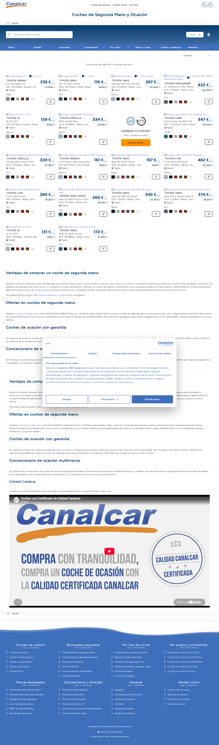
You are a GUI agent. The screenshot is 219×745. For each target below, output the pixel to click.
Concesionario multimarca (128, 694)
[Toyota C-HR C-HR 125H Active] (23, 189)
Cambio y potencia (170, 47)
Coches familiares (124, 671)
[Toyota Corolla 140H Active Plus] (76, 114)
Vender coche (119, 5)
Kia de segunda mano (20, 713)
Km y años (115, 47)
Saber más (106, 491)
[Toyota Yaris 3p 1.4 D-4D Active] (83, 76)
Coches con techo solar (74, 713)
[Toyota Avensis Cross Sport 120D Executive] (82, 155)
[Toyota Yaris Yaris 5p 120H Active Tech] (135, 76)
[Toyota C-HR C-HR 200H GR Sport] (183, 155)
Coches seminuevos (19, 666)
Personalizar (107, 399)
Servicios (133, 5)
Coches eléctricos (71, 676)
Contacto (119, 704)
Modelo (37, 47)
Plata (8, 94)
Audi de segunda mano (21, 704)
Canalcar (119, 690)
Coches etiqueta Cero (73, 694)
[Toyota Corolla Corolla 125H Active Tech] (28, 155)
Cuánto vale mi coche (178, 690)
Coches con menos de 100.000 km (185, 662)
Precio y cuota (142, 47)
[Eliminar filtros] (209, 34)
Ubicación (193, 47)
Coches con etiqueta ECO (75, 690)
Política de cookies (124, 726)
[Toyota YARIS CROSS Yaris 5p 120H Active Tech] (83, 191)
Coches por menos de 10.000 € (183, 652)
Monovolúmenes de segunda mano (133, 666)
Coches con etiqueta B (74, 699)
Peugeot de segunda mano (23, 699)
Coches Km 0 (16, 671)
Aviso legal (91, 726)
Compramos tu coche (178, 699)
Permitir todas (152, 399)
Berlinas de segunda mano (128, 657)
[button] (204, 5)
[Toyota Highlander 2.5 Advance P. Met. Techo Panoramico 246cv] (188, 77)
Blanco (114, 94)
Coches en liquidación (20, 662)
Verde (167, 132)
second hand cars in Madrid (53, 295)
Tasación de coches (177, 694)
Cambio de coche (176, 704)
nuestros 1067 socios (69, 368)
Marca (11, 47)
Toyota (192, 35)
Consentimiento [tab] (59, 353)
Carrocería (64, 47)
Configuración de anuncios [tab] (126, 353)
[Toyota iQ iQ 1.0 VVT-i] (18, 114)
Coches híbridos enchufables (77, 671)
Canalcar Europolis (124, 708)
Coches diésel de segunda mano (78, 652)
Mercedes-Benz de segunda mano (26, 694)
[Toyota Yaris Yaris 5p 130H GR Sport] (131, 189)
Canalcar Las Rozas (125, 713)
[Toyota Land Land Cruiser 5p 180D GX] (185, 114)
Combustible (91, 47)
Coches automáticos (72, 662)
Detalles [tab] (92, 353)
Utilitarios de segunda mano (129, 662)
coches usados (41, 290)
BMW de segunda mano (21, 708)
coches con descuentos (28, 313)
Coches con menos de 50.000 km (184, 657)
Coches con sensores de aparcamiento (82, 708)
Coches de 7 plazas (124, 676)
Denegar (66, 399)
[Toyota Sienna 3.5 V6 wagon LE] (30, 76)
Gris (61, 94)
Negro (114, 172)
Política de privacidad (106, 726)
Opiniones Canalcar (125, 699)
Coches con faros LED (73, 704)
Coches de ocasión (100, 5)
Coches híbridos (70, 666)
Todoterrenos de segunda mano (131, 652)
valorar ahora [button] (135, 142)
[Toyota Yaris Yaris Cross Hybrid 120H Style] (187, 189)
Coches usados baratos (21, 657)
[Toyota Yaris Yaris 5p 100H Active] (129, 155)
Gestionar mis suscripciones (111, 732)
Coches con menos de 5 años (182, 666)
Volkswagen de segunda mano (25, 690)
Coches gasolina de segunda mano (80, 657)
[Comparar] (51, 101)
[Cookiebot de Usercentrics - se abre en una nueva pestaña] (160, 343)
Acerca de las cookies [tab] (159, 353)
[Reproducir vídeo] (30, 76)
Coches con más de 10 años (181, 671)
